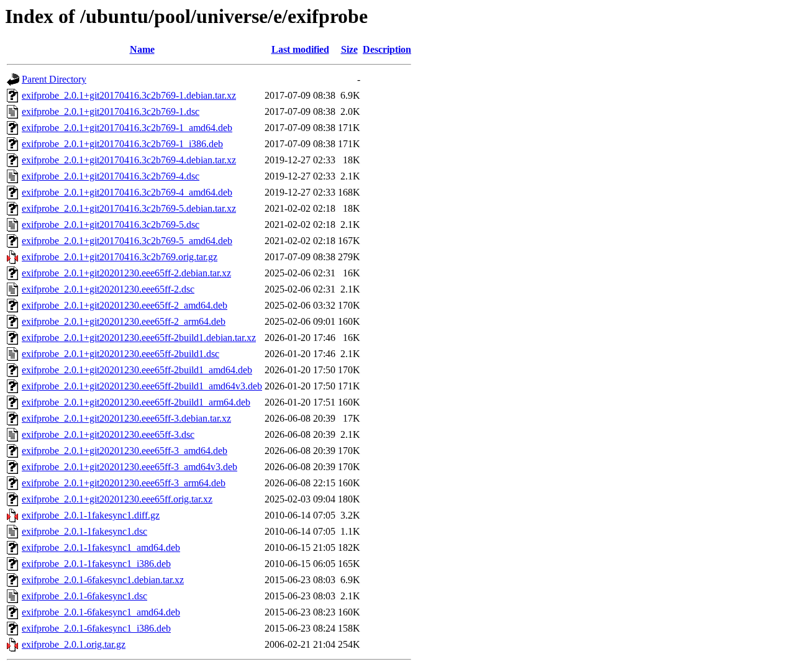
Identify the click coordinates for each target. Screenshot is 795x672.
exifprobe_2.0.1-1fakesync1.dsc (84, 531)
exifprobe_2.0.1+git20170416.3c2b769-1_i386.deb (122, 143)
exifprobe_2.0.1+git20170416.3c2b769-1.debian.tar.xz (129, 95)
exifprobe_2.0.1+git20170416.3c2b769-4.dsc (110, 176)
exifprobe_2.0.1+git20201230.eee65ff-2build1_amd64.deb (137, 370)
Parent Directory (54, 79)
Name (142, 49)
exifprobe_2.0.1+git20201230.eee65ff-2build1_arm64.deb (136, 402)
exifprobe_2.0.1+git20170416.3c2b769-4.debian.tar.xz (129, 160)
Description (387, 49)
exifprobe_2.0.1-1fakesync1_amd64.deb (101, 547)
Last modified (300, 49)
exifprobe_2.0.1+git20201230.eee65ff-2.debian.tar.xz (126, 273)
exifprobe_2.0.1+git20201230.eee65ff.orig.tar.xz (117, 499)
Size (349, 49)
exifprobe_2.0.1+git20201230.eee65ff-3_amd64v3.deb (129, 466)
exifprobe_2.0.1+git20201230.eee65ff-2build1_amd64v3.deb (142, 386)
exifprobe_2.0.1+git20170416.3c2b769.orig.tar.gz (119, 257)
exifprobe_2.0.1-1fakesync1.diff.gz (91, 515)
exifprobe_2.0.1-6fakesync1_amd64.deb (101, 612)
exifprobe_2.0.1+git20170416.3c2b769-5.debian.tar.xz (129, 208)
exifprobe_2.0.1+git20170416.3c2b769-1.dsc (110, 111)
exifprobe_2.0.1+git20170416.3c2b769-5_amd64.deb (127, 240)
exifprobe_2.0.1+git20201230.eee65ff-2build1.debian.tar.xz (139, 337)
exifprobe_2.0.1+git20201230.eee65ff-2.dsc (108, 289)
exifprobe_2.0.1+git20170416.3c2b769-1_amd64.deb (127, 127)
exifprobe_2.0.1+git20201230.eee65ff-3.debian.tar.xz (126, 418)
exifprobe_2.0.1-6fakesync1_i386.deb (96, 628)
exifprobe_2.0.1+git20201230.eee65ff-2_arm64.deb (123, 321)
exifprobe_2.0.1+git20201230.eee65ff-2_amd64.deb (124, 305)
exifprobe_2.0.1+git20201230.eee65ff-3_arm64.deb (123, 483)
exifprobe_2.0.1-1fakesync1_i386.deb (96, 563)
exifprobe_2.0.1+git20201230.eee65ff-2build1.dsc (120, 353)
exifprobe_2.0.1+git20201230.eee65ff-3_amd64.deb (124, 450)
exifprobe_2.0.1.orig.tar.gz (73, 644)
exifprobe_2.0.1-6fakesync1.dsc (84, 596)
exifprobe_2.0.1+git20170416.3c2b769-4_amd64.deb (127, 192)
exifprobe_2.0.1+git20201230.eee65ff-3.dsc (108, 434)
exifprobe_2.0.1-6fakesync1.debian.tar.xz (103, 579)
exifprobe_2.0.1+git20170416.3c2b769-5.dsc (110, 224)
